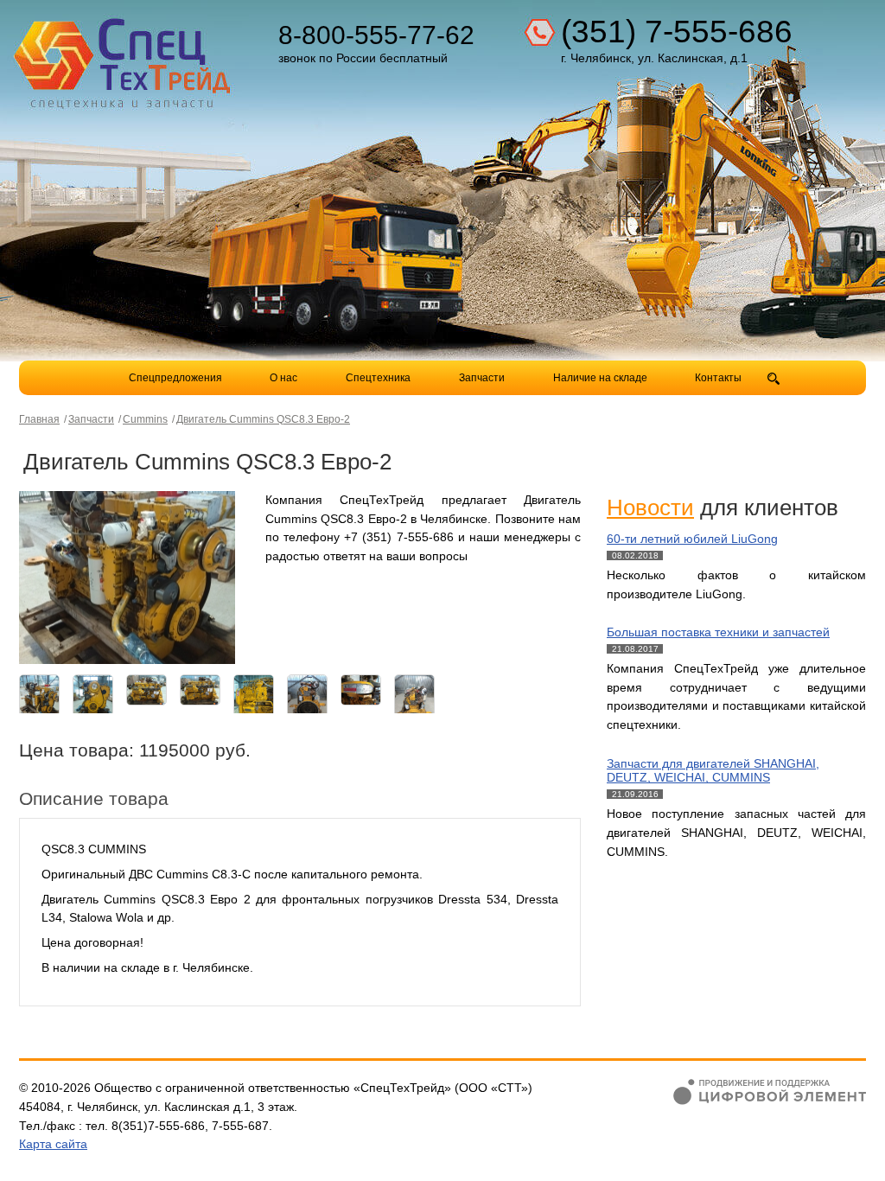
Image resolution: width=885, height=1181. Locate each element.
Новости (650, 507)
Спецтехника (378, 378)
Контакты (718, 378)
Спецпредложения (175, 378)
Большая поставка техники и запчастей (718, 632)
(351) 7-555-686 (677, 31)
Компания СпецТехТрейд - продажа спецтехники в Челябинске (124, 57)
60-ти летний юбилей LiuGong (692, 539)
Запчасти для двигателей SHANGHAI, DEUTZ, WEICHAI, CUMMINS (713, 770)
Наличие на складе (600, 378)
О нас (283, 378)
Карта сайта (53, 1144)
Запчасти (483, 378)
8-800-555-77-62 (376, 35)
